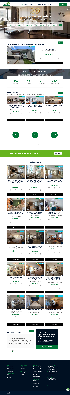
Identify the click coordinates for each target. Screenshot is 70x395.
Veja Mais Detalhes (49, 63)
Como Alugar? (32, 4)
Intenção (11, 23)
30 (42, 210)
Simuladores (36, 374)
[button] (60, 27)
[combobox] (11, 25)
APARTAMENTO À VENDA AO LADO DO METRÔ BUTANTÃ (35, 310)
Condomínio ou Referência (52, 23)
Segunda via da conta (10, 368)
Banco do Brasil (36, 383)
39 (24, 103)
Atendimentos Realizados (54, 83)
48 (62, 178)
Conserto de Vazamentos (11, 369)
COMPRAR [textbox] (11, 25)
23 (23, 275)
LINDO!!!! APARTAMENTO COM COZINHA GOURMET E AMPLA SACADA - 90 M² (54, 310)
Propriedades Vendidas (28, 83)
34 (23, 178)
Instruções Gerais (23, 372)
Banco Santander (37, 386)
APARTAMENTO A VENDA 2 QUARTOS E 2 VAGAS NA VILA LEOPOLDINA (35, 213)
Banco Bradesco (36, 385)
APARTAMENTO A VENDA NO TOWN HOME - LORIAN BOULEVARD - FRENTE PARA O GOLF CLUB (35, 181)
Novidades (44, 4)
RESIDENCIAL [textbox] (19, 25)
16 (23, 307)
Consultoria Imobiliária (37, 376)
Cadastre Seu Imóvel (63, 4)
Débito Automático (10, 366)
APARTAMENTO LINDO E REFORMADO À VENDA (35, 106)
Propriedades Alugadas (41, 83)
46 (42, 275)
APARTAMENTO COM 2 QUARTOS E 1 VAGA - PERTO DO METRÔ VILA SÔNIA (54, 181)
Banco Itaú (35, 380)
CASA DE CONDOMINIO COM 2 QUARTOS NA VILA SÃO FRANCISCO (54, 106)
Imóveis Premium (37, 373)
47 (42, 178)
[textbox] (41, 25)
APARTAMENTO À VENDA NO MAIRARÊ (54, 245)
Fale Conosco (50, 4)
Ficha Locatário (23, 368)
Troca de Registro (10, 371)
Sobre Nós (26, 4)
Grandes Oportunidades (38, 371)
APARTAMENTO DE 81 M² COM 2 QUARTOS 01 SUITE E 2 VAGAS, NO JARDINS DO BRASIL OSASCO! (35, 246)
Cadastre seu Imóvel (37, 366)
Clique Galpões (57, 153)
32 (43, 103)
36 (42, 307)
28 (33, 63)
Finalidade (19, 23)
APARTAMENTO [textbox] (29, 25)
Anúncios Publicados (15, 83)
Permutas (39, 4)
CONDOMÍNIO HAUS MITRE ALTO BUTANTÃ (49, 48)
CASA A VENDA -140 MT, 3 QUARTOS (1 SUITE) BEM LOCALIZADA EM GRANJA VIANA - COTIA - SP (15, 181)
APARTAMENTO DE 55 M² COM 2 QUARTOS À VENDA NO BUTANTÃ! (16, 106)
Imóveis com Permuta (37, 368)
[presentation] (59, 42)
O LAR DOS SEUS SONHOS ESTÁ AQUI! (15, 277)
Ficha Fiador (22, 369)
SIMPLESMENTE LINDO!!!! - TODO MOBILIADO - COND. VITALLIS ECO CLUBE (35, 278)
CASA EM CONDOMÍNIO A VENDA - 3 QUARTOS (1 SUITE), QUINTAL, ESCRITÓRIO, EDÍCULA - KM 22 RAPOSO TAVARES (54, 279)
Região (41, 23)
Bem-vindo (20, 4)
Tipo (29, 23)
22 (62, 103)
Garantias (22, 374)
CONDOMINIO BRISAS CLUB (15, 309)
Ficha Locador (22, 366)
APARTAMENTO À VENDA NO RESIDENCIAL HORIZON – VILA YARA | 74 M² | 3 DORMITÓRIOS (15, 214)
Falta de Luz (9, 377)
